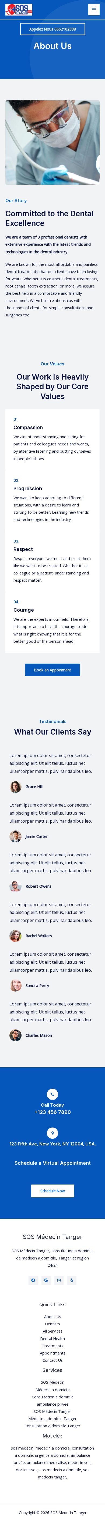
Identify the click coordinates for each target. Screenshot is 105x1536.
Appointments (52, 1353)
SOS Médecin (52, 1382)
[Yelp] (71, 1280)
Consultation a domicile (53, 1396)
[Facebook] (33, 1280)
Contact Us (53, 1360)
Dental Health (52, 1338)
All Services (52, 1331)
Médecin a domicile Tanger (52, 1418)
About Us (52, 1316)
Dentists (52, 1323)
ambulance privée (52, 1404)
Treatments (52, 1345)
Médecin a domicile (53, 1389)
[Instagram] (59, 1280)
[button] (52, 29)
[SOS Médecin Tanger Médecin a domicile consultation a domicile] (18, 10)
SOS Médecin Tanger (52, 1411)
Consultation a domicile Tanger (52, 1425)
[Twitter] (46, 1280)
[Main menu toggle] (94, 9)
